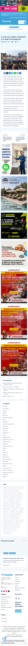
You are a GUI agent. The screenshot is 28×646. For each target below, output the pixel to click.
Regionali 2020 (7, 438)
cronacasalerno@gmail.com (7, 585)
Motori (5, 414)
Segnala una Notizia (6, 598)
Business (6, 456)
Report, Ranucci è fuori (9, 397)
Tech (5, 451)
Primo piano (6, 458)
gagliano (11, 501)
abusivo (6, 489)
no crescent (7, 510)
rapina (5, 525)
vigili (14, 531)
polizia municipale (14, 519)
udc (9, 531)
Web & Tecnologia (8, 471)
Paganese (12, 554)
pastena (6, 516)
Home (16, 578)
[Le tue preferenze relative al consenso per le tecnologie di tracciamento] (25, 643)
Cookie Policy (4, 622)
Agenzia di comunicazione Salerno (14, 637)
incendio (6, 504)
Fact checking (4, 602)
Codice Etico (4, 600)
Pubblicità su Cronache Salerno (6, 609)
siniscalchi (6, 528)
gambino (18, 501)
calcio (16, 489)
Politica (5, 407)
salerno (17, 525)
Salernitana (18, 583)
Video (5, 449)
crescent (14, 495)
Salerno (5, 412)
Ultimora (6, 427)
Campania (6, 429)
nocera (11, 507)
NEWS (5, 507)
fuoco (5, 501)
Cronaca (6, 432)
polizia (5, 519)
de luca (20, 495)
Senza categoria (7, 460)
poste (22, 522)
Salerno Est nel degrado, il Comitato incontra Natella (14, 30)
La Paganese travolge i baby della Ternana (13, 559)
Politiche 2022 (7, 443)
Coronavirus (6, 434)
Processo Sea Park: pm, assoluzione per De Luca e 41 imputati (20, 140)
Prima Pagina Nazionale (9, 425)
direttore (6, 498)
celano (16, 492)
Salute (5, 478)
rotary (11, 525)
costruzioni (6, 495)
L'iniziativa (6, 423)
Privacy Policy (3, 619)
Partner (21, 13)
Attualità (6, 445)
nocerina (18, 507)
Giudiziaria (6, 476)
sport (18, 528)
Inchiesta (6, 416)
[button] (25, 22)
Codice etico (15, 13)
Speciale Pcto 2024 (8, 465)
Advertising (4, 13)
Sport (5, 436)
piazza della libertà (15, 516)
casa (22, 489)
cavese (10, 492)
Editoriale (6, 462)
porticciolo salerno (8, 522)
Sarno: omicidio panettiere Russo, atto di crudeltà (13, 394)
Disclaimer (10, 13)
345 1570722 (4, 589)
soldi (13, 528)
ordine (21, 510)
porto (16, 522)
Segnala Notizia (5, 15)
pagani (13, 513)
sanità (5, 467)
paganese (6, 513)
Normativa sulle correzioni (4, 605)
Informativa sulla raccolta (8, 644)
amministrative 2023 (8, 447)
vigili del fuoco (7, 534)
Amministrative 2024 (8, 474)
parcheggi (19, 513)
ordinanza (14, 510)
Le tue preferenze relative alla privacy (14, 642)
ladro (12, 504)
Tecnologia (6, 410)
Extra (5, 421)
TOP (5, 531)
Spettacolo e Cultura (8, 440)
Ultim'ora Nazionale (8, 418)
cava (5, 492)
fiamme (19, 498)
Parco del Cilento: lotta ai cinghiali (11, 388)
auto (11, 489)
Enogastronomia (7, 469)
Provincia (6, 454)
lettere (17, 504)
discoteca (13, 498)
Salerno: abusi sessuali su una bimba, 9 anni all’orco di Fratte (7, 140)
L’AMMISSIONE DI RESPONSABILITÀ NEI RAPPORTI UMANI (13, 385)
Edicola (18, 612)
